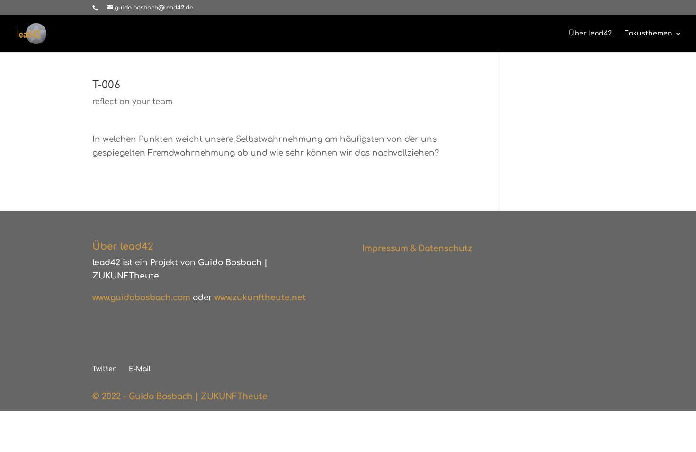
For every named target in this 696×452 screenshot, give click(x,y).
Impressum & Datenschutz (417, 248)
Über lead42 (590, 33)
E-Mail (140, 369)
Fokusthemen (648, 33)
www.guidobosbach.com (141, 297)
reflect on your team (132, 101)
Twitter (104, 369)
